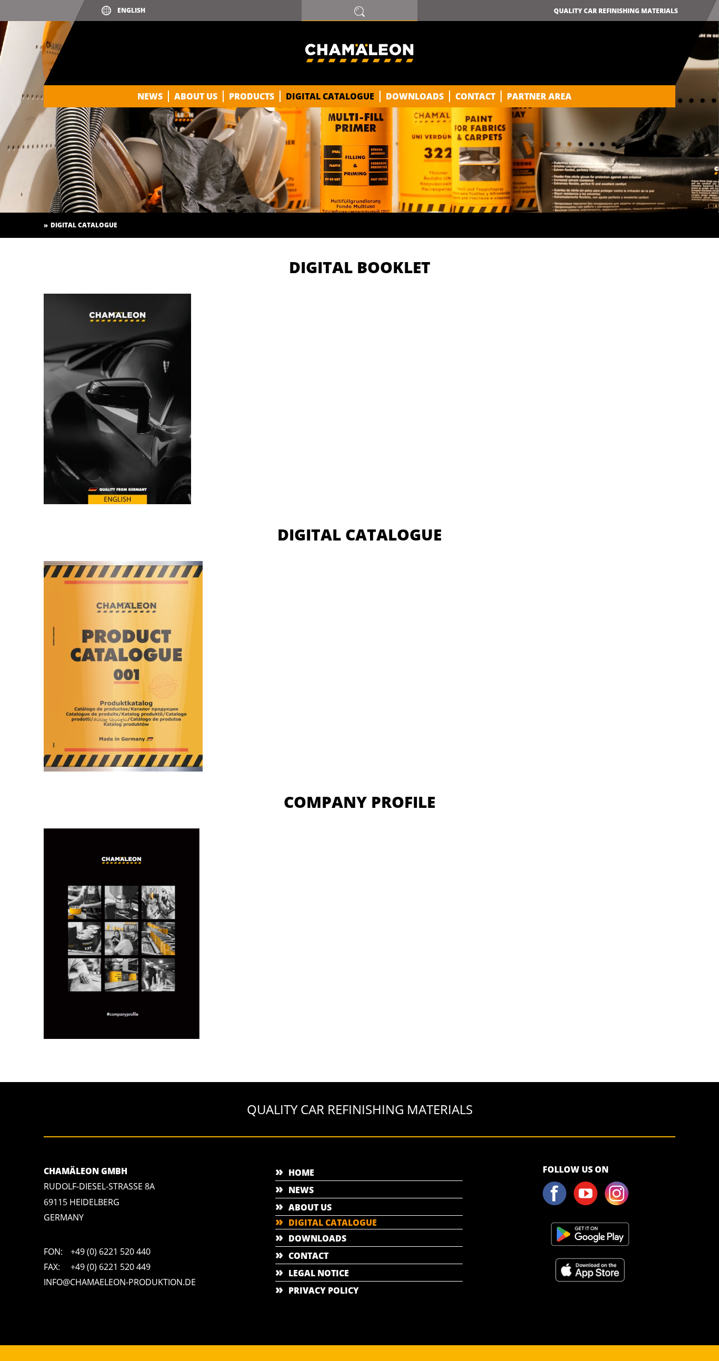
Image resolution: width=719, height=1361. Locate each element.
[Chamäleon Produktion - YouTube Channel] (588, 1203)
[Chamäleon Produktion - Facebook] (557, 1203)
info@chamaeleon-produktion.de (120, 1282)
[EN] (121, 1036)
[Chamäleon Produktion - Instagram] (619, 1203)
